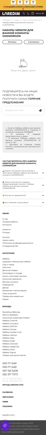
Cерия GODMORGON (31, 20)
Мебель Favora (9, 329)
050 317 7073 (10, 374)
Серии (17, 20)
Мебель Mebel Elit (10, 346)
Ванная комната (10, 282)
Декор (5, 287)
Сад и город (8, 264)
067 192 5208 (10, 370)
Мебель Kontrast (10, 344)
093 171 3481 (9, 363)
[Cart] (33, 13)
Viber (5, 402)
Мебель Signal (9, 352)
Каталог (6, 237)
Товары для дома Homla (14, 355)
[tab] (23, 172)
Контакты (7, 225)
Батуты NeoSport (10, 315)
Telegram (7, 406)
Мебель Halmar (9, 335)
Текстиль (6, 267)
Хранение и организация (14, 290)
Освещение (8, 285)
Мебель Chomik (9, 320)
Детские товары (10, 270)
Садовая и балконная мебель (16, 261)
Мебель (6, 259)
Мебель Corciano (10, 323)
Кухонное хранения (11, 279)
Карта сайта (8, 240)
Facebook (7, 392)
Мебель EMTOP (9, 326)
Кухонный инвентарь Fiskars (16, 318)
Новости (6, 229)
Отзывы (6, 232)
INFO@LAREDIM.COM (12, 385)
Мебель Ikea (8, 338)
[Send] (40, 110)
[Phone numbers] (28, 13)
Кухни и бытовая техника (14, 276)
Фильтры (12, 42)
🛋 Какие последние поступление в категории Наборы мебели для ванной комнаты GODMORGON (20, 173)
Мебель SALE (8, 349)
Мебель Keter (8, 341)
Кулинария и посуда (12, 273)
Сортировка (33, 42)
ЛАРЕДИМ (6, 20)
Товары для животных (13, 296)
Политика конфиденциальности (17, 243)
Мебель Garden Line (11, 332)
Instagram (7, 397)
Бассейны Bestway (11, 312)
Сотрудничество (10, 246)
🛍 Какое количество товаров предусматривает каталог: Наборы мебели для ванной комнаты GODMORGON (18, 185)
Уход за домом (9, 293)
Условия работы (10, 222)
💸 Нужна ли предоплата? (14, 195)
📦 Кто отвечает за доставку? (15, 202)
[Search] (24, 13)
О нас (5, 219)
